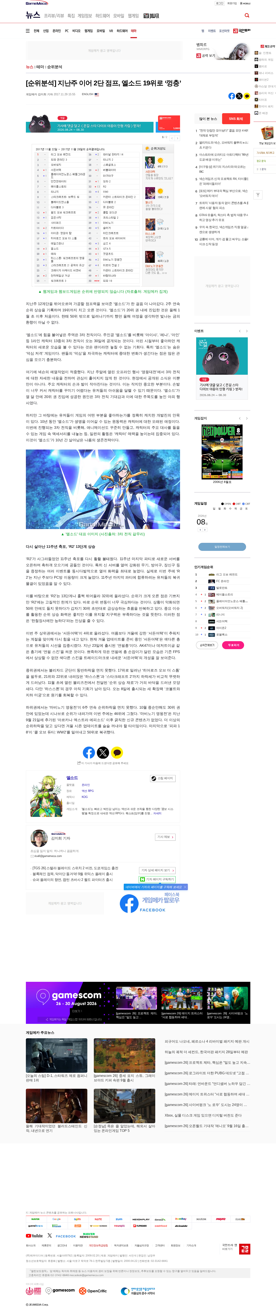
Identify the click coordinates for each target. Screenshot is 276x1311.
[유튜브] (36, 1235)
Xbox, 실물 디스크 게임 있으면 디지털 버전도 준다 (203, 1115)
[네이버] (36, 1219)
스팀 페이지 (165, 778)
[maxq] (221, 1219)
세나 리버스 (266, 73)
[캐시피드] (161, 1225)
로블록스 (221, 634)
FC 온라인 (222, 581)
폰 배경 (263, 113)
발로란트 (221, 587)
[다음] (78, 1219)
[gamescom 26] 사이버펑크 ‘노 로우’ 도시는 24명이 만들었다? (207, 1105)
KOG (85, 797)
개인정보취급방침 (98, 1245)
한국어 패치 (266, 106)
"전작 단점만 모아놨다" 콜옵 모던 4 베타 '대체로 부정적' (224, 133)
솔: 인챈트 (265, 53)
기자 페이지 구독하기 (160, 879)
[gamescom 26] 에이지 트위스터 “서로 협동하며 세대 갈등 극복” (207, 1094)
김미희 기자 (60, 838)
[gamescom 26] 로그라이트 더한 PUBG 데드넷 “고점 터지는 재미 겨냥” (207, 1073)
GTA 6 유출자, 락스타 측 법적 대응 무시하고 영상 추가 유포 (224, 217)
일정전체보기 (222, 546)
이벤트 (199, 331)
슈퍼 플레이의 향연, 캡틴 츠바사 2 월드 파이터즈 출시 (73, 880)
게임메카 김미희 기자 (39, 94)
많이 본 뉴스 (208, 119)
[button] (185, 887)
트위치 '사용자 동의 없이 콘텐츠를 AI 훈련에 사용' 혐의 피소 (224, 205)
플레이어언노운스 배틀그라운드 (236, 601)
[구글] (57, 1219)
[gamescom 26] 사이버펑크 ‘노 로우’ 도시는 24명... (227, 1015)
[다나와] (161, 1219)
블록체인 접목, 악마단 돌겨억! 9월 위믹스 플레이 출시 (73, 874)
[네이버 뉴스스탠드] (91, 1235)
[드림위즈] (240, 1219)
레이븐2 (264, 79)
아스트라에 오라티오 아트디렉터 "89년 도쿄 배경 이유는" (223, 157)
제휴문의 (46, 1245)
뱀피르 (263, 66)
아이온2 (221, 628)
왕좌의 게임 (266, 59)
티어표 (263, 99)
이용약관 (78, 1245)
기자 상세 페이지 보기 (155, 870)
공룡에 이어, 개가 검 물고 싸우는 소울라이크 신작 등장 (224, 241)
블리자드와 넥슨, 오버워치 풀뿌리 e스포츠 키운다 (224, 145)
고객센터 (160, 1245)
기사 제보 (163, 836)
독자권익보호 (121, 1245)
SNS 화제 (236, 119)
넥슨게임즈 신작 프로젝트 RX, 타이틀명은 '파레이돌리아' (224, 181)
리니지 (220, 614)
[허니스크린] (99, 1225)
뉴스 (29, 67)
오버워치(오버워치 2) (229, 607)
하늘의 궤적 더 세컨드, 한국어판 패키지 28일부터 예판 (206, 1052)
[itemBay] (181, 1219)
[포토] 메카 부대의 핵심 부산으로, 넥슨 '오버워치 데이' (223, 193)
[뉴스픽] (120, 1225)
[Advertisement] (104, 50)
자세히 (157, 813)
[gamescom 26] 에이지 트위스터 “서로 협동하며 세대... (182, 1015)
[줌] (120, 1219)
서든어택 (221, 621)
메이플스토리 (224, 594)
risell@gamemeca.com (48, 856)
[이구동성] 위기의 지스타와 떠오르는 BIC (222, 169)
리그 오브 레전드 (227, 574)
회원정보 (175, 1245)
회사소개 (30, 1245)
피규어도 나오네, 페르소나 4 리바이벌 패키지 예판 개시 (207, 1041)
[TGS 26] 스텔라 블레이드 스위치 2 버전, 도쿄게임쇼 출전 (75, 868)
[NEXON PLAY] (140, 1219)
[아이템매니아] (57, 1225)
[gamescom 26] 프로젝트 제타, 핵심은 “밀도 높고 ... (136, 1015)
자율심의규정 (142, 1245)
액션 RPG (88, 791)
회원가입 (232, 3)
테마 (40, 67)
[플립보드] (140, 1225)
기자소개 (191, 1245)
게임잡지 (200, 418)
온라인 (86, 784)
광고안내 (62, 1245)
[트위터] (51, 1235)
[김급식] (78, 1225)
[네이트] (99, 1219)
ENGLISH (87, 94)
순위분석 (54, 67)
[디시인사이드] (181, 1225)
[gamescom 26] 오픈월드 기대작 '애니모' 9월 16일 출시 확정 (207, 1126)
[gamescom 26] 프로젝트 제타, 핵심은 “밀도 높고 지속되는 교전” (207, 1062)
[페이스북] (68, 1235)
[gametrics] (36, 1225)
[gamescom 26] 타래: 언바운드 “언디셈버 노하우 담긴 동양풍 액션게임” (207, 1083)
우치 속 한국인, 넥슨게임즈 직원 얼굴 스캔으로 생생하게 (224, 229)
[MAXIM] (201, 1219)
